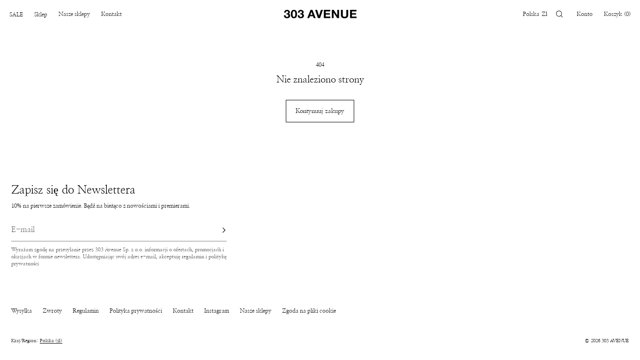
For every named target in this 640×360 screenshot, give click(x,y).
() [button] (617, 14)
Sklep (40, 14)
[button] (559, 14)
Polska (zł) (51, 340)
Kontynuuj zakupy (320, 111)
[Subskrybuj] (215, 230)
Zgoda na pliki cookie (309, 311)
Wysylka (21, 311)
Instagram (216, 311)
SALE (16, 14)
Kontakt (111, 14)
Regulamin (86, 311)
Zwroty (52, 311)
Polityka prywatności (136, 311)
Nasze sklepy (74, 14)
